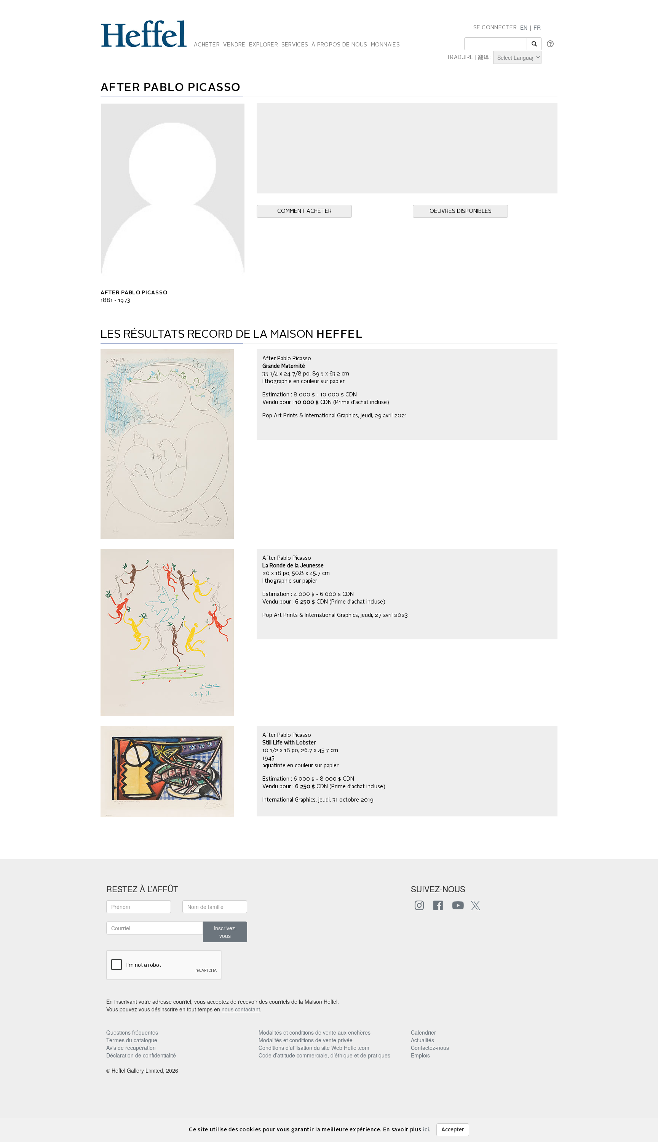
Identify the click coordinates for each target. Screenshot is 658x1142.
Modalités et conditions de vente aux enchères (315, 1032)
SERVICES (294, 45)
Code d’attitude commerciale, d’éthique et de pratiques (324, 1055)
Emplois (420, 1055)
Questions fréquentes (132, 1032)
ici (426, 1129)
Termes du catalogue (131, 1040)
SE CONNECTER (495, 27)
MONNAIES (385, 45)
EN (523, 27)
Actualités (422, 1040)
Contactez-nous (430, 1047)
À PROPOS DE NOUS (339, 45)
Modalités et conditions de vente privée (306, 1040)
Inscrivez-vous (225, 931)
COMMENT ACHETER (304, 211)
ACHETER (207, 45)
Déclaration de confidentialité (141, 1055)
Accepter (452, 1129)
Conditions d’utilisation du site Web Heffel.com (314, 1047)
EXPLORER (263, 45)
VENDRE (234, 45)
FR (537, 27)
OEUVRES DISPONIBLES (461, 211)
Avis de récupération (131, 1047)
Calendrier (423, 1032)
